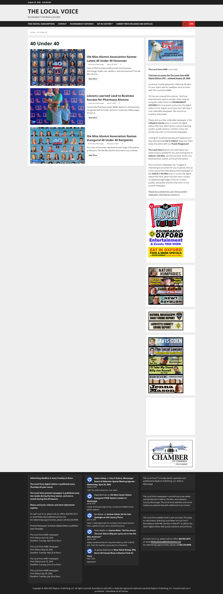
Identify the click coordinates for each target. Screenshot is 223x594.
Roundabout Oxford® (82, 24)
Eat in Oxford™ (105, 24)
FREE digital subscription (41, 24)
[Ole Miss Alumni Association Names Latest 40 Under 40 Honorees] (57, 67)
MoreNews (111, 591)
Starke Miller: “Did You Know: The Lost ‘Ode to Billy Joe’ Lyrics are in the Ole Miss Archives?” (111, 533)
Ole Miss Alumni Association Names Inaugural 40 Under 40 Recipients (57, 145)
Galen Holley (100, 478)
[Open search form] (179, 24)
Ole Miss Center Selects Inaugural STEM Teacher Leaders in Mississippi (109, 498)
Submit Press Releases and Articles (134, 24)
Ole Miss (36, 161)
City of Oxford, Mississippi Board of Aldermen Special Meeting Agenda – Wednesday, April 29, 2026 (111, 481)
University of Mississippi (96, 64)
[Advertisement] (170, 416)
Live (191, 23)
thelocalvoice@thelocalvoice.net (166, 542)
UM (34, 83)
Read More (94, 78)
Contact (62, 24)
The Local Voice (53, 11)
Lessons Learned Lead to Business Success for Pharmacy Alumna (57, 106)
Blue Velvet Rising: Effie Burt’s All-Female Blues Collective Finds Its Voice (111, 553)
